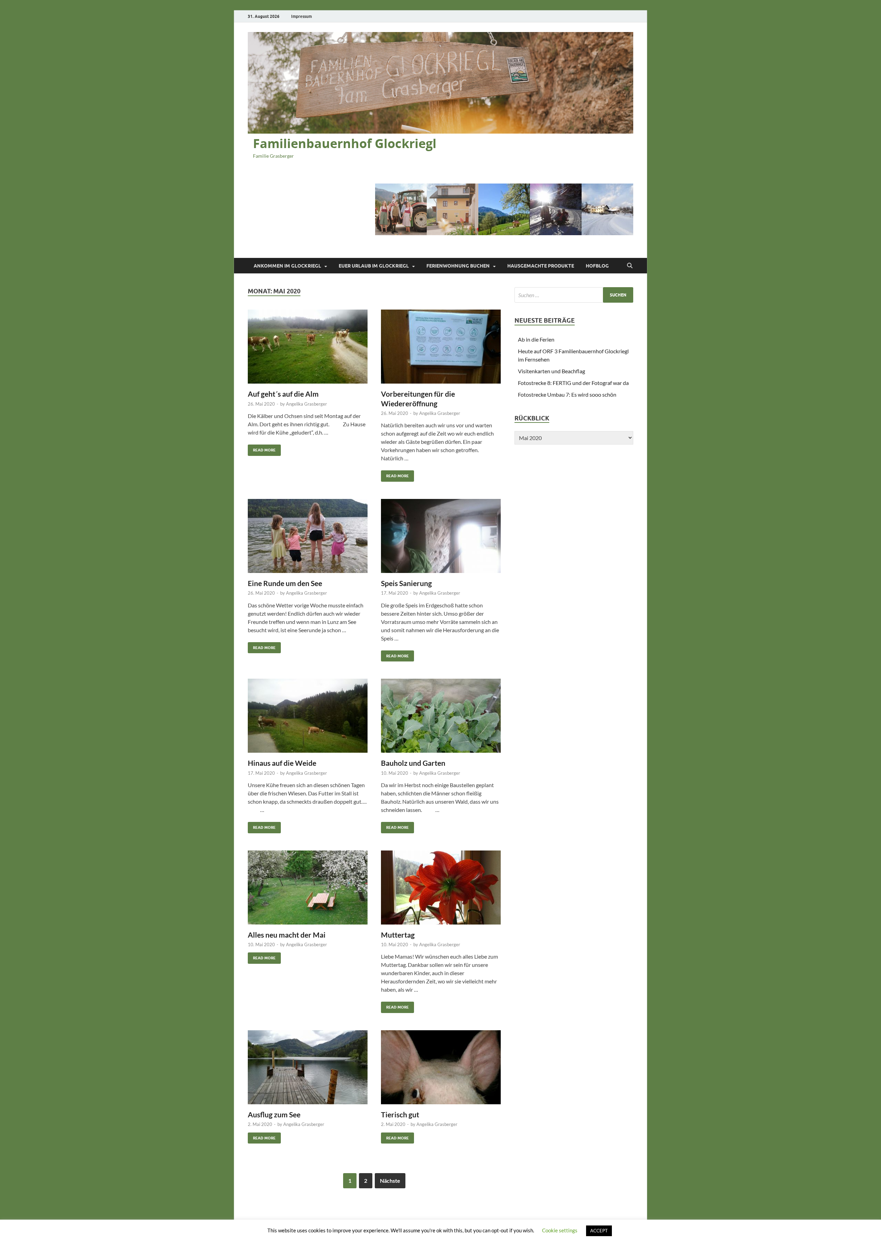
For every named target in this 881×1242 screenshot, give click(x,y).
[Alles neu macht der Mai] (308, 887)
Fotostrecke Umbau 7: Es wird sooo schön (567, 394)
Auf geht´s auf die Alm (283, 393)
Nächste (390, 1180)
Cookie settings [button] (559, 1230)
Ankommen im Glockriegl (287, 266)
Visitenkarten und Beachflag (551, 371)
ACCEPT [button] (599, 1230)
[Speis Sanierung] (441, 536)
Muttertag (398, 934)
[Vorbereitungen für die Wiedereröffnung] (441, 347)
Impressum (301, 16)
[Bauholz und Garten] (441, 716)
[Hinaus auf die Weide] (308, 716)
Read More (262, 448)
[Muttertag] (441, 887)
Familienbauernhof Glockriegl (344, 143)
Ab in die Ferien (536, 339)
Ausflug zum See (274, 1114)
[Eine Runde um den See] (308, 536)
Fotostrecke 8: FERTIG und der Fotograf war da (573, 382)
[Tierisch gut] (441, 1067)
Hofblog (597, 266)
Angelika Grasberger (306, 404)
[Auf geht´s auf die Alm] (308, 347)
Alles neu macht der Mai (287, 934)
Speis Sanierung (406, 583)
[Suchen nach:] (573, 295)
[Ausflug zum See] (308, 1067)
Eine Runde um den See (285, 583)
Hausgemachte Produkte (540, 266)
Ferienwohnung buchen (458, 266)
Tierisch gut (400, 1114)
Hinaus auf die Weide (282, 763)
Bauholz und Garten (413, 763)
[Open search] (630, 266)
